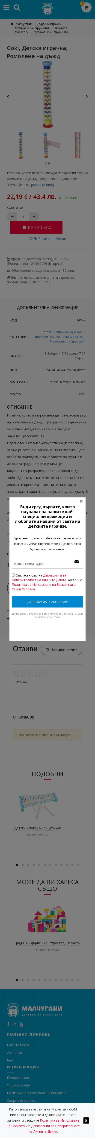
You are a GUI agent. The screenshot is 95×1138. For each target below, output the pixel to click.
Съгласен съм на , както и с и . (47, 582)
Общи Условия (23, 589)
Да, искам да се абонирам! (47, 602)
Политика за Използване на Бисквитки (42, 584)
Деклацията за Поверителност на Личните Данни (39, 577)
